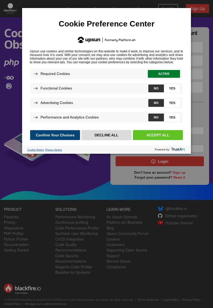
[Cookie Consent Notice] (106, 81)
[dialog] (106, 80)
